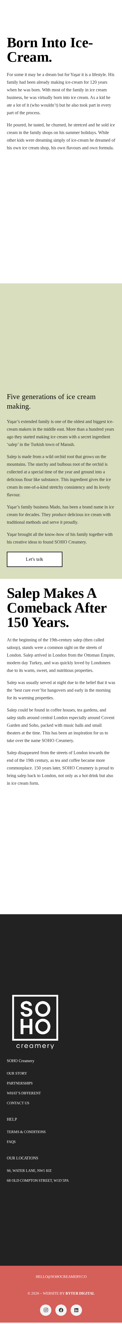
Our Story (17, 1073)
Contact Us (18, 1103)
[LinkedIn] (76, 1310)
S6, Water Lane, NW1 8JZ (29, 1170)
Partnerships (20, 1083)
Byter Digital (80, 1293)
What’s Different (24, 1093)
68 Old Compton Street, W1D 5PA (38, 1180)
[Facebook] (61, 1310)
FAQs (11, 1142)
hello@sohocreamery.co (61, 1277)
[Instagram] (45, 1310)
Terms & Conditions (26, 1132)
